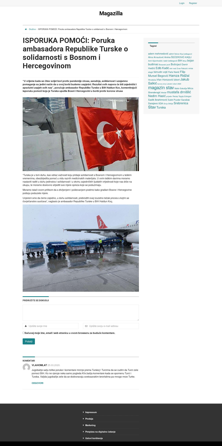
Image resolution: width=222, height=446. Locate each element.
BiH (180, 60)
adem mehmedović (158, 53)
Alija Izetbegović (186, 54)
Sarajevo (153, 103)
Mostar (163, 92)
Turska (161, 107)
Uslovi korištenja (94, 438)
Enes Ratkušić (182, 68)
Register (193, 3)
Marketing (90, 425)
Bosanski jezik (164, 64)
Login (182, 3)
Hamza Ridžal (179, 75)
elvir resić (173, 68)
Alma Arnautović (156, 57)
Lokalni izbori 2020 (174, 84)
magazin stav (161, 87)
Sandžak (185, 99)
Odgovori (37, 382)
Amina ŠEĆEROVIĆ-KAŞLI (177, 57)
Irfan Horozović (165, 79)
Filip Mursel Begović (166, 74)
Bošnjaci (176, 64)
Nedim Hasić (157, 96)
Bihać (185, 61)
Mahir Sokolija (181, 88)
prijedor (169, 96)
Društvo (32, 29)
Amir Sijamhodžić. (155, 60)
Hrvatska (152, 79)
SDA (160, 103)
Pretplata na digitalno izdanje (100, 431)
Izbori (177, 79)
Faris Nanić (173, 71)
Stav (152, 107)
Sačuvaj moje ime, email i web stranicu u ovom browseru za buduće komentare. (70, 333)
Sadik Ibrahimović (157, 99)
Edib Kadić (162, 68)
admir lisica (174, 53)
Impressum (91, 412)
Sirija (166, 103)
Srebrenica (181, 103)
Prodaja (89, 418)
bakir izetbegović (170, 60)
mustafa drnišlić (179, 91)
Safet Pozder (174, 99)
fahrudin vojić (161, 71)
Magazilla (111, 13)
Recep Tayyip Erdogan (182, 96)
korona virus (162, 84)
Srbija (170, 103)
